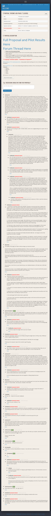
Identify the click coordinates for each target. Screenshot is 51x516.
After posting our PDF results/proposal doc (11, 62)
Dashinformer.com (9, 65)
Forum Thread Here (17, 48)
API (14, 514)
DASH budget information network (23, 514)
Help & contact (42, 514)
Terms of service (34, 514)
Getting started (9, 514)
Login (47, 4)
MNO (14, 310)
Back (46, 13)
